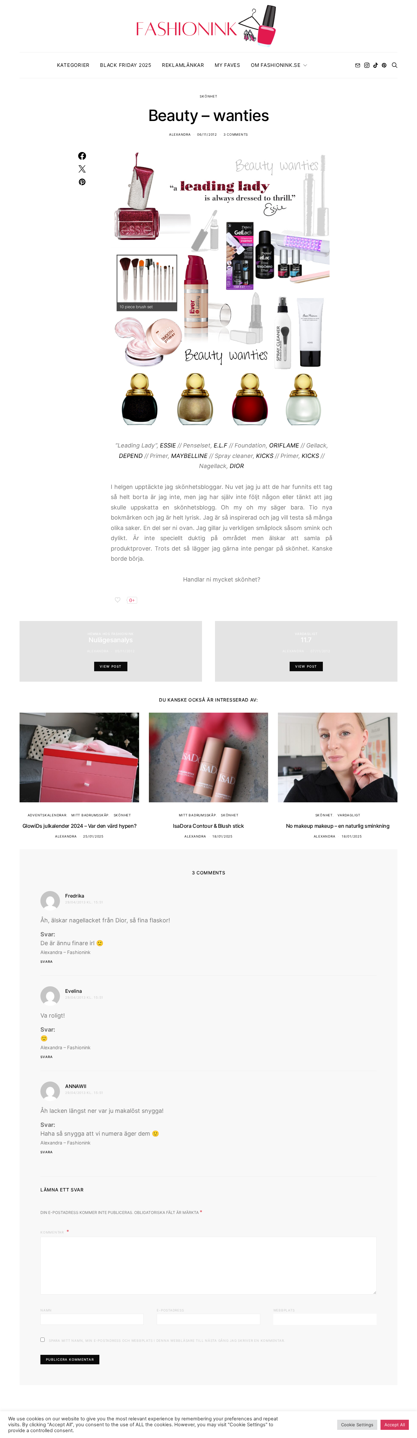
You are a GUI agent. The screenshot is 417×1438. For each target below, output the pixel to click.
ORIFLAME (284, 445)
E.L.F (220, 445)
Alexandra (180, 134)
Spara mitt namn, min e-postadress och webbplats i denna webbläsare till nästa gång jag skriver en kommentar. (167, 1340)
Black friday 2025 (125, 65)
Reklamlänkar (183, 65)
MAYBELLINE (189, 455)
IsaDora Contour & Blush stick (208, 826)
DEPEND (131, 455)
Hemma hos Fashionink (111, 634)
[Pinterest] (384, 65)
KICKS (264, 455)
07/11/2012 (320, 651)
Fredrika (74, 896)
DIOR (237, 465)
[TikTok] (375, 65)
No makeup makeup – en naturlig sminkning (338, 826)
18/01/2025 (222, 836)
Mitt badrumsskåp (89, 815)
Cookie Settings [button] (357, 1424)
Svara (46, 961)
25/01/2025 (93, 836)
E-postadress (170, 1310)
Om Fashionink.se (276, 65)
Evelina (73, 991)
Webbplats (284, 1310)
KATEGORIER (73, 65)
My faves (227, 65)
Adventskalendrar (47, 815)
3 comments (235, 134)
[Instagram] (366, 65)
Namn (46, 1310)
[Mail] (357, 65)
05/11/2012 (125, 651)
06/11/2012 (207, 134)
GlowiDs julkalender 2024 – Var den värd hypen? (79, 826)
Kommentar (52, 1232)
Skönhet (208, 96)
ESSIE (168, 445)
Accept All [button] (394, 1424)
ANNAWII (75, 1086)
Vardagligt (306, 634)
